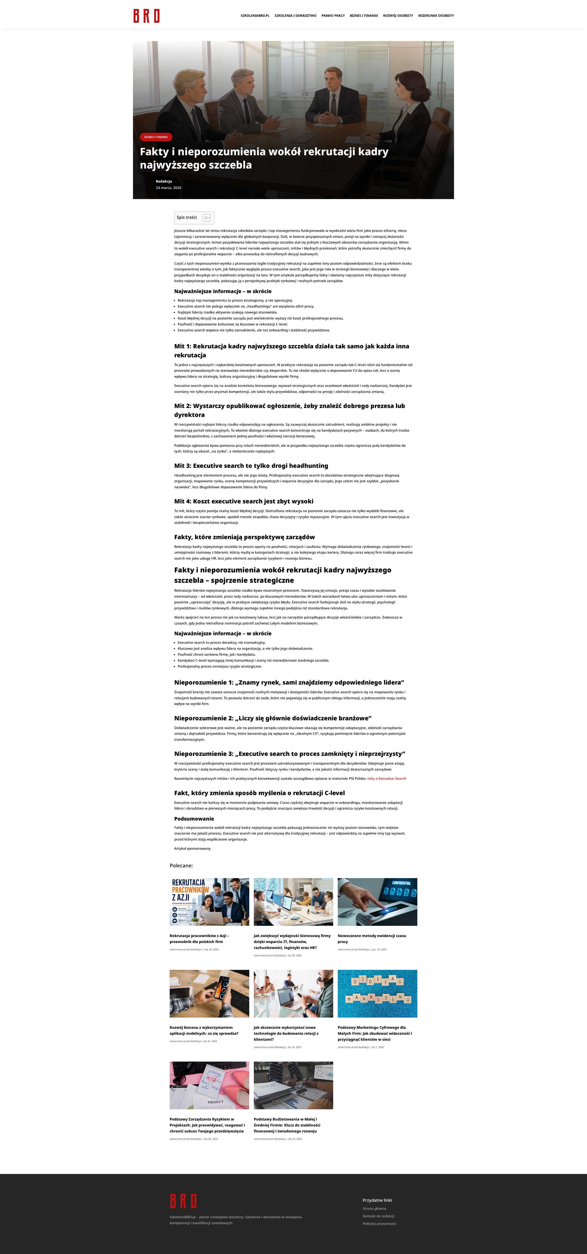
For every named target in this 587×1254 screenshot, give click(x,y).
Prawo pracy (333, 15)
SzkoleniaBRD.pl (255, 15)
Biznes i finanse (364, 15)
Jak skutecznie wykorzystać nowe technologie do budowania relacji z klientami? (286, 1033)
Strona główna (374, 1208)
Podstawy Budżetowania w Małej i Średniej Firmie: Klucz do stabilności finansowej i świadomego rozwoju (287, 1125)
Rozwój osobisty (398, 15)
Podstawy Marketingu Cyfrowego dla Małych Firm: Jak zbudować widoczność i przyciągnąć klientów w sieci (375, 1033)
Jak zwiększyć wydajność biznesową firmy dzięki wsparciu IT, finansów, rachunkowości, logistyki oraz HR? (292, 941)
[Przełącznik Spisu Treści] (204, 218)
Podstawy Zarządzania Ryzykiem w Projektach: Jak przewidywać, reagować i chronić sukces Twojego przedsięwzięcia (207, 1125)
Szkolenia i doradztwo (295, 15)
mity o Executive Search (386, 778)
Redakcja (196, 949)
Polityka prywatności (379, 1223)
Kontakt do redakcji (378, 1216)
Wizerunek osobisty (436, 15)
